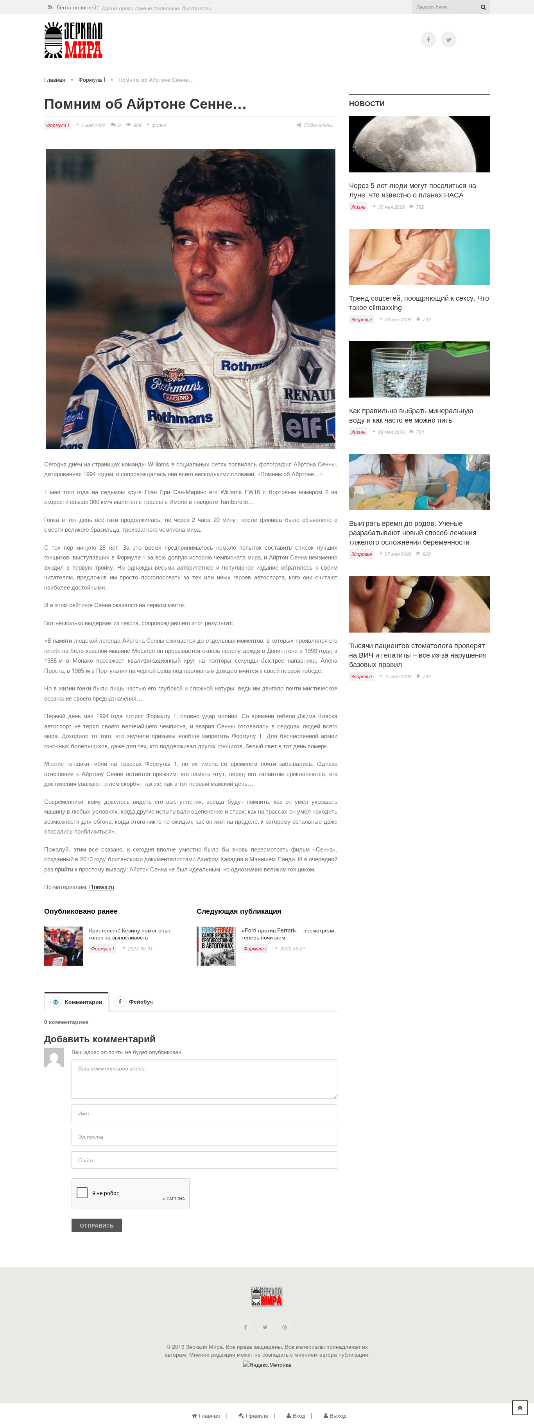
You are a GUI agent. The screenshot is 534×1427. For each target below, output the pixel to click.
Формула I (92, 79)
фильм (159, 125)
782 (420, 206)
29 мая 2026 (398, 319)
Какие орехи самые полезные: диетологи (156, 7)
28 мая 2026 (391, 431)
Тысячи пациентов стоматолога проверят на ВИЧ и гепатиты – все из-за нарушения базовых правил (418, 654)
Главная (54, 79)
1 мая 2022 (93, 125)
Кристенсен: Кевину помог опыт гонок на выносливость (130, 934)
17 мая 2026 (398, 676)
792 (427, 676)
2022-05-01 (140, 948)
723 (427, 319)
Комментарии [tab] (82, 1002)
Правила (257, 1415)
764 (420, 431)
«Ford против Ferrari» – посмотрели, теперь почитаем (289, 934)
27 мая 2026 (398, 553)
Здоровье (361, 319)
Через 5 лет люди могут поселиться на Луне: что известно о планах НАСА (412, 189)
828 (427, 553)
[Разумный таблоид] (73, 40)
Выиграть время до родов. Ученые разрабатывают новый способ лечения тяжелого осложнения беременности (413, 532)
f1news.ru (101, 886)
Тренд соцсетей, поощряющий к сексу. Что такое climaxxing (419, 302)
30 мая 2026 (391, 206)
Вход (299, 1415)
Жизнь (358, 206)
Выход (338, 1415)
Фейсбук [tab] (140, 1001)
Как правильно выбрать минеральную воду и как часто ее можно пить (411, 414)
